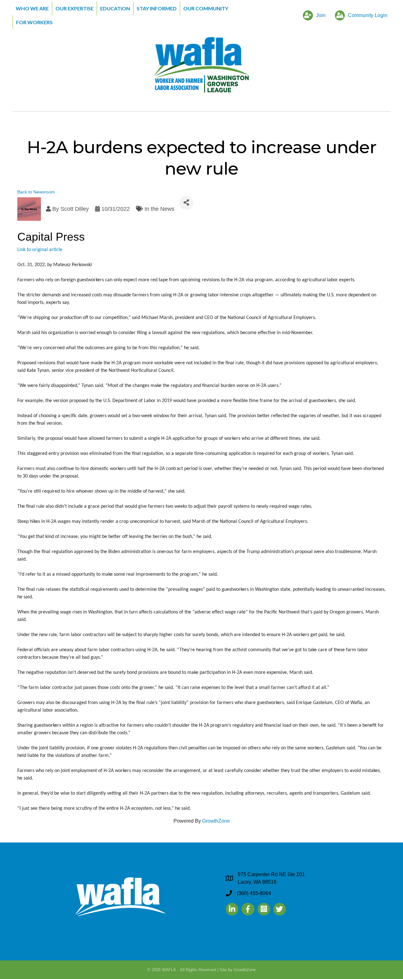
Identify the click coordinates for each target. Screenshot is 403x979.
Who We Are (32, 8)
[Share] (186, 203)
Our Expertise (74, 8)
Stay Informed (157, 8)
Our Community (205, 8)
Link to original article (39, 249)
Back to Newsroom (36, 191)
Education (115, 8)
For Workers (34, 22)
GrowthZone (216, 821)
